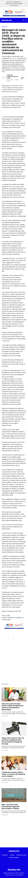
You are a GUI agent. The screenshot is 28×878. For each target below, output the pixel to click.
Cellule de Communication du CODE (12, 76)
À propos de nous (21, 855)
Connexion (5, 855)
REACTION (4, 26)
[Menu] (25, 20)
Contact (12, 855)
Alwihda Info (7, 20)
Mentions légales (14, 857)
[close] (26, 3)
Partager (22, 78)
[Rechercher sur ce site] (23, 20)
